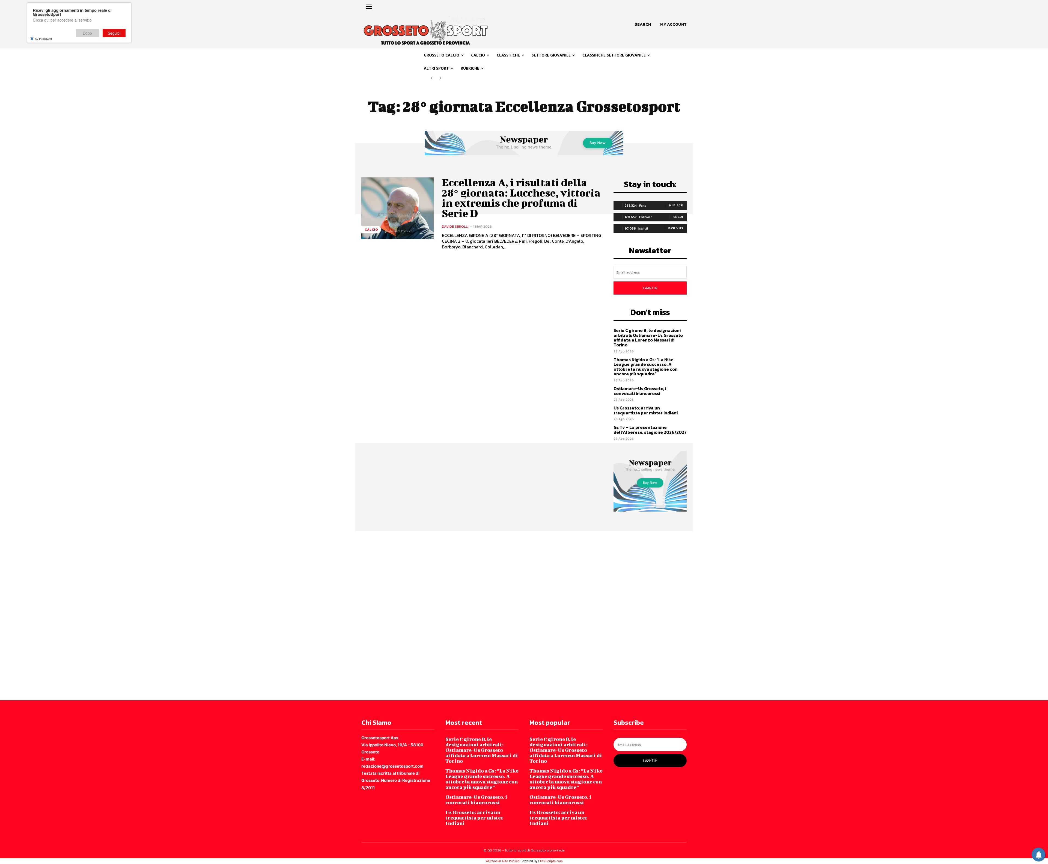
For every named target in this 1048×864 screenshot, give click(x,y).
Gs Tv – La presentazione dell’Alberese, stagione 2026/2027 (650, 429)
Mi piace (676, 205)
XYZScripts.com (551, 861)
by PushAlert (43, 39)
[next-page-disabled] (440, 78)
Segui (678, 217)
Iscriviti (675, 228)
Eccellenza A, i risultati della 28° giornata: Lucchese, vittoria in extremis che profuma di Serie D (521, 197)
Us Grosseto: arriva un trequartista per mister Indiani (646, 410)
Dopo (87, 33)
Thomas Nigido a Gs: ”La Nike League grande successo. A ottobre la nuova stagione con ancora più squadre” (646, 366)
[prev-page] (431, 78)
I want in (650, 288)
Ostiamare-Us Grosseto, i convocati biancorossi (640, 391)
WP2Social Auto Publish (503, 861)
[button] (643, 24)
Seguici (114, 33)
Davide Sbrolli (455, 226)
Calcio (371, 229)
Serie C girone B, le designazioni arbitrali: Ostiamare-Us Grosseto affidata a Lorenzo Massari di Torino (648, 337)
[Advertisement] (163, 615)
